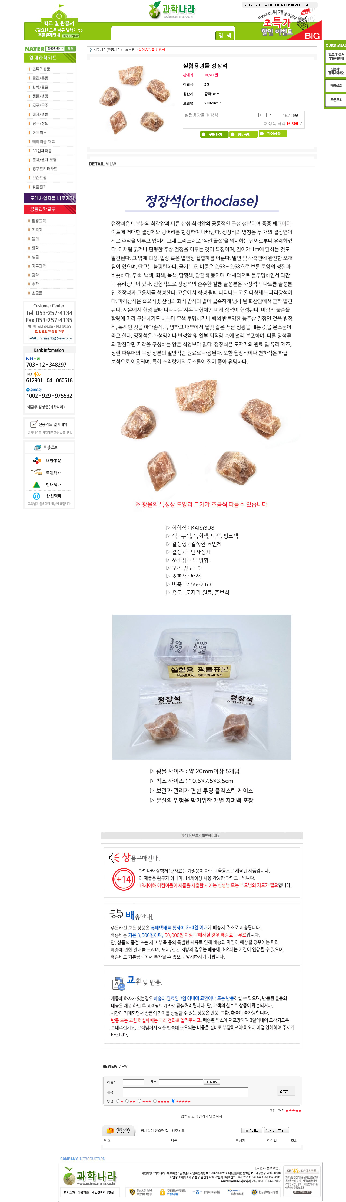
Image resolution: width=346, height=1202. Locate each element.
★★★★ (163, 1102)
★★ (133, 1102)
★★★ (146, 1102)
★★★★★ (183, 1102)
